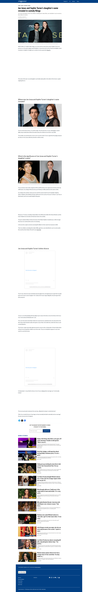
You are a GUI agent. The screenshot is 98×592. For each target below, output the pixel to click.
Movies (73, 1)
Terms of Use (20, 584)
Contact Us (35, 577)
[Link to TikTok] (57, 577)
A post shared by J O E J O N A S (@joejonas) (39, 286)
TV (69, 1)
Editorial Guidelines (21, 579)
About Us (19, 577)
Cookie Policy (20, 582)
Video (78, 1)
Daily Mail (39, 229)
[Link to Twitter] (53, 577)
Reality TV (65, 1)
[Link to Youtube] (55, 577)
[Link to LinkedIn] (59, 577)
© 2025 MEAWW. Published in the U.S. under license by (26, 567)
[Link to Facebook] (49, 577)
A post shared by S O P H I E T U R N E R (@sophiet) (40, 384)
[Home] (22, 1)
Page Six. (49, 50)
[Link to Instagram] (51, 577)
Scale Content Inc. (38, 567)
